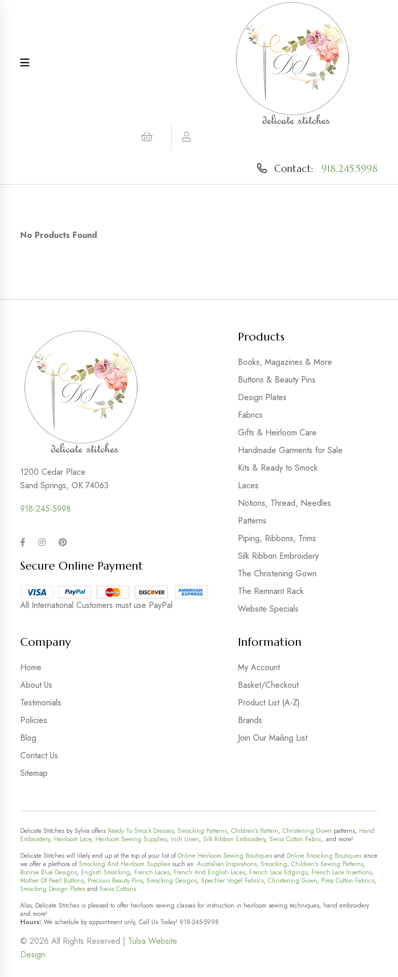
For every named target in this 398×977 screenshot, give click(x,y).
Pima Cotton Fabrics (347, 880)
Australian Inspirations (227, 864)
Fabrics (250, 415)
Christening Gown (307, 831)
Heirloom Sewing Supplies (131, 839)
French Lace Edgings (278, 872)
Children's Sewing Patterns (327, 864)
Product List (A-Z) (269, 703)
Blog (28, 738)
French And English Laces (209, 872)
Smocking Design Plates (52, 889)
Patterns (252, 521)
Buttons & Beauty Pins (277, 380)
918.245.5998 (349, 168)
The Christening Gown (277, 573)
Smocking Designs (172, 880)
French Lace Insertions (341, 872)
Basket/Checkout (268, 685)
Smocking (274, 864)
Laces (248, 485)
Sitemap (34, 773)
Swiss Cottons (118, 889)
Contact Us (39, 755)
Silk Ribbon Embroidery (278, 556)
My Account (259, 667)
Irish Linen (185, 839)
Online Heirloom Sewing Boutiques (225, 855)
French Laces (151, 872)
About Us (36, 685)
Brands (250, 720)
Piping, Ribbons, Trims (277, 538)
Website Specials (268, 609)
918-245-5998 (45, 509)
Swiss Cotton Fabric (295, 839)
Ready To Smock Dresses (141, 831)
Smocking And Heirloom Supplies (124, 864)
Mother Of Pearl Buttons (51, 880)
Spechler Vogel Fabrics (232, 880)
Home (30, 667)
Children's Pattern (254, 831)
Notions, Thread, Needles (284, 503)
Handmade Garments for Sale (290, 450)
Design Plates (262, 397)
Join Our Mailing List (272, 738)
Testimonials (40, 703)
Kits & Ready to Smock (278, 468)
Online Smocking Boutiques (324, 855)
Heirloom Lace (72, 839)
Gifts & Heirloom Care (277, 432)
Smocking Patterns (202, 831)
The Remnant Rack (271, 591)
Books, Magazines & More (285, 362)
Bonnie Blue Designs (48, 872)
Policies (33, 720)
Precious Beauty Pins (115, 880)
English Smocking (105, 872)
